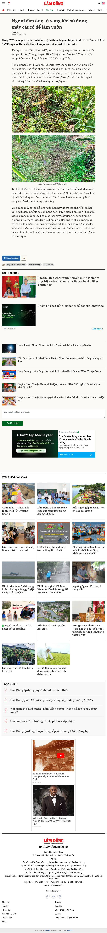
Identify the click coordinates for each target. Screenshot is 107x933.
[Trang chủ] (4, 10)
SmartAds (11, 329)
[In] (23, 258)
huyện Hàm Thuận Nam (16, 265)
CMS (49, 930)
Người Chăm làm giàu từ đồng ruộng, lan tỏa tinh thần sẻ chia (51, 671)
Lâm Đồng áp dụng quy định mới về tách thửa (39, 690)
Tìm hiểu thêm (66, 455)
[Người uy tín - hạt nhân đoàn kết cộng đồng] (18, 611)
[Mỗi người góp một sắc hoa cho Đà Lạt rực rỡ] (88, 493)
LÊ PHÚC (15, 33)
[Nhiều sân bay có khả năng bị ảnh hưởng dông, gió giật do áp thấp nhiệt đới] (18, 572)
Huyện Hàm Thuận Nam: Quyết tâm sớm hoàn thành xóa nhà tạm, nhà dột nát (60, 399)
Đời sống (49, 10)
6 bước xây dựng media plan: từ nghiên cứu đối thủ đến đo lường (75, 439)
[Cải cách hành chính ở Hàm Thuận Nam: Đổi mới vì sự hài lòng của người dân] (9, 361)
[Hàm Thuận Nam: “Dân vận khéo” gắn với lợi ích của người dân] (9, 348)
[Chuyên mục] (3, 3)
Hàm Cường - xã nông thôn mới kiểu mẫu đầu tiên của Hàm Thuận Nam (59, 371)
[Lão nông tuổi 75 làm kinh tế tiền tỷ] (18, 654)
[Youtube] (53, 896)
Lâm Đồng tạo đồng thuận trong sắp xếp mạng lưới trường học (50, 731)
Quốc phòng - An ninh (76, 10)
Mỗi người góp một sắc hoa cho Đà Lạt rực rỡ (88, 509)
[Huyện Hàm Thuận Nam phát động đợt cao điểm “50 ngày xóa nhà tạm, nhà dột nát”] (9, 387)
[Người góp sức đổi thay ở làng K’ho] (88, 572)
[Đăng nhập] (99, 3)
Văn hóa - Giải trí (96, 10)
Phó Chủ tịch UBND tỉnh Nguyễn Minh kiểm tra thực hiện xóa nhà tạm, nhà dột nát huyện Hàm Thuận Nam (68, 281)
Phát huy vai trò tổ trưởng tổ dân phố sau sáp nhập (42, 721)
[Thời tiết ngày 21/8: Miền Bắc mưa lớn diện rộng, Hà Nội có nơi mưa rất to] (53, 572)
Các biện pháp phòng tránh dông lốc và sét (51, 548)
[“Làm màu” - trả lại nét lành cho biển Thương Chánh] (18, 493)
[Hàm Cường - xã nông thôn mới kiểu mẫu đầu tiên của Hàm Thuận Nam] (9, 374)
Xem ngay (96, 329)
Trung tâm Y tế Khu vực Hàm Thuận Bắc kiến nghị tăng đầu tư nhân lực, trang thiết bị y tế (88, 630)
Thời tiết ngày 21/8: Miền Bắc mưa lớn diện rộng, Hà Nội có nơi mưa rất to (52, 589)
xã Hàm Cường (34, 265)
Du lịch (58, 914)
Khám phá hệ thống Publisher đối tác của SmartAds (71, 305)
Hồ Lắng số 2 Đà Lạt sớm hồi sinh (51, 627)
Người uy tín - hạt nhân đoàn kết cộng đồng (17, 627)
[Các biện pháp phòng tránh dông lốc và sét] (53, 533)
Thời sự (31, 10)
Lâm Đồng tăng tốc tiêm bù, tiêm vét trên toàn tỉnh (18, 548)
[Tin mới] (8, 3)
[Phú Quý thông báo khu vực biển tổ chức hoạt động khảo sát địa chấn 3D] (88, 533)
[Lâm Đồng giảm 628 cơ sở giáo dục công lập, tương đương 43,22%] (53, 493)
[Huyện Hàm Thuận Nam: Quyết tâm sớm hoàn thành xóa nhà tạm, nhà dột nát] (9, 400)
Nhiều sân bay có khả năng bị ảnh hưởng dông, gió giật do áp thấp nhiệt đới (18, 589)
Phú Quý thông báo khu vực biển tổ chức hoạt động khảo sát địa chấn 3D (88, 550)
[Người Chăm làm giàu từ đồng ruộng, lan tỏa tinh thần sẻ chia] (53, 654)
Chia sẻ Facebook (12, 258)
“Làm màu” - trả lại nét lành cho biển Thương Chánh (15, 510)
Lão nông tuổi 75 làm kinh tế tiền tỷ (17, 669)
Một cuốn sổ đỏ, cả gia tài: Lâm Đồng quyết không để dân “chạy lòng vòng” (53, 710)
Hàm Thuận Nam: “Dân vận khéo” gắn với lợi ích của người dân (54, 345)
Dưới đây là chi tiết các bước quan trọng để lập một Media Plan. (74, 446)
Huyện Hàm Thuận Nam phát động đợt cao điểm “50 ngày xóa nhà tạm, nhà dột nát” (58, 386)
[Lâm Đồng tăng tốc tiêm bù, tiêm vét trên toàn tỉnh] (18, 533)
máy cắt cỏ (48, 265)
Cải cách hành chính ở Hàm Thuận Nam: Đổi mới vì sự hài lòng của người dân (60, 360)
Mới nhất (11, 10)
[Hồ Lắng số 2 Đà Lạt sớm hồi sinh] (53, 611)
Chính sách (7, 918)
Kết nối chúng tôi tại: (53, 891)
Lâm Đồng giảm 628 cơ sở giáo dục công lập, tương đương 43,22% (52, 510)
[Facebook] (59, 896)
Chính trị (21, 10)
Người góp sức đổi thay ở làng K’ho (86, 588)
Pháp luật (60, 10)
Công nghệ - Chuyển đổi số (66, 918)
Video (4, 921)
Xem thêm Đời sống (14, 477)
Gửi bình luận (12, 423)
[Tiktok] (47, 896)
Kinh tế (40, 10)
